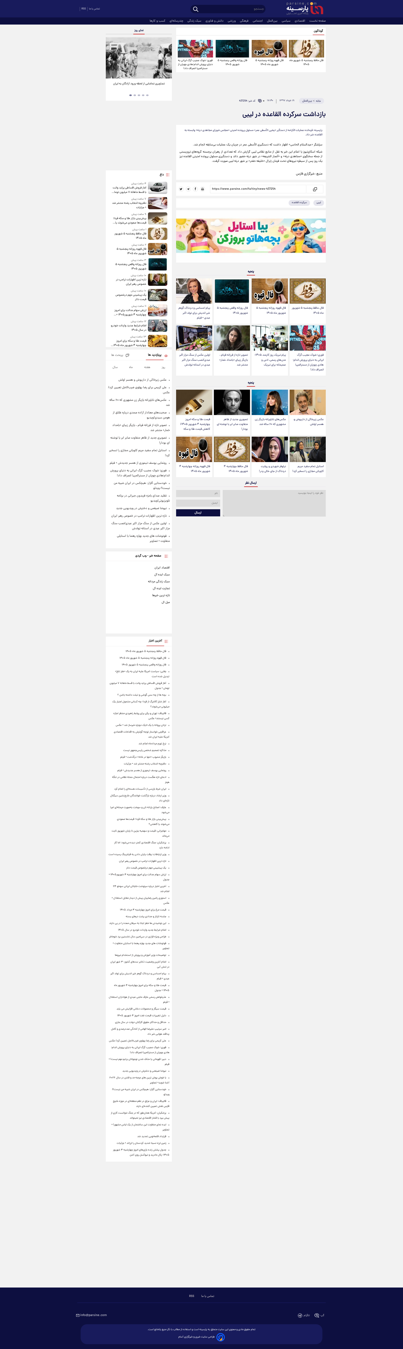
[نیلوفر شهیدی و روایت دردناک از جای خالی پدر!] (270, 449)
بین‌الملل (272, 21)
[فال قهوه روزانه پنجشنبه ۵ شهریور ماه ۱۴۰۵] (269, 48)
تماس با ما (94, 9)
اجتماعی (258, 21)
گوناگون (318, 31)
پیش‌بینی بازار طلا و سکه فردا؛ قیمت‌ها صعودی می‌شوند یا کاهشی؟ (129, 220)
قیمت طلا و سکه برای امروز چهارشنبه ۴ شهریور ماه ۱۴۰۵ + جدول (128, 343)
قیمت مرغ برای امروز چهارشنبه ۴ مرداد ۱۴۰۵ (143, 910)
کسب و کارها (158, 21)
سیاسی (286, 21)
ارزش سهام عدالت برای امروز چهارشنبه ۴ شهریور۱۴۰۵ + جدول (130, 312)
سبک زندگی (194, 21)
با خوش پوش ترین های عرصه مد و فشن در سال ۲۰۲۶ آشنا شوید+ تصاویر (137, 86)
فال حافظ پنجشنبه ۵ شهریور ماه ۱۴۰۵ (306, 63)
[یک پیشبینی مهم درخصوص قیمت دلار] (157, 295)
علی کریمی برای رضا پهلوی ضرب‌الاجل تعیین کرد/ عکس (137, 1041)
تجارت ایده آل (161, 588)
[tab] (147, 95)
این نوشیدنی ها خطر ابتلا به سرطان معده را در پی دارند (137, 923)
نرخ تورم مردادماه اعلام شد (152, 744)
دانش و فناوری (214, 21)
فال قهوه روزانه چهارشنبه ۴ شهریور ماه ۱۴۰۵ (194, 469)
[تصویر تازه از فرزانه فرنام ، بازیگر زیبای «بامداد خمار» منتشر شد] (232, 338)
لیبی (319, 203)
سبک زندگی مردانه (159, 581)
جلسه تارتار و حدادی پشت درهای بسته (146, 917)
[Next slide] (167, 58)
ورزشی (232, 21)
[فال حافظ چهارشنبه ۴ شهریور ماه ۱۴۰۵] (232, 449)
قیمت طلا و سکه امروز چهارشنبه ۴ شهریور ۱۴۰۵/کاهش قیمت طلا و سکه (195, 424)
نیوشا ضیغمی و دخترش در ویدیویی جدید (141, 508)
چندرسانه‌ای (177, 21)
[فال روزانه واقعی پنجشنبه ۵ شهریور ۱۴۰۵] (232, 48)
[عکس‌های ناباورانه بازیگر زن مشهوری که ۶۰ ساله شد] (270, 402)
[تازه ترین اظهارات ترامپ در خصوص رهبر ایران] (157, 280)
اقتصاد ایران (162, 567)
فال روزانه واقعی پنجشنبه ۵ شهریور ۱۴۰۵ (232, 63)
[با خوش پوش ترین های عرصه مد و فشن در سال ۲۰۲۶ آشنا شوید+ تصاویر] (139, 57)
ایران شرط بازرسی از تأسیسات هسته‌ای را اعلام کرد (140, 789)
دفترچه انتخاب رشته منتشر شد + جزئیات (129, 205)
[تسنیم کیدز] (251, 237)
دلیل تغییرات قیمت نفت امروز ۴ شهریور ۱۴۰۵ (141, 1016)
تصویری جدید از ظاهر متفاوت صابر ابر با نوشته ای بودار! (232, 424)
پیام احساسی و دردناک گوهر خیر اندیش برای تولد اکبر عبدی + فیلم (194, 313)
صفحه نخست (317, 21)
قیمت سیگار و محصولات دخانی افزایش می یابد (141, 1009)
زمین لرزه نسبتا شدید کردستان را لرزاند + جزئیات (141, 1143)
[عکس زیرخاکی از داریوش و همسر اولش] (308, 402)
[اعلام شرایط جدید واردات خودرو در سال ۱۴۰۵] (157, 326)
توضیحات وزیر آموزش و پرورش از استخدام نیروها (140, 955)
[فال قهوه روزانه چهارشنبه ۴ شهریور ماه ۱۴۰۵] (194, 449)
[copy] (314, 189)
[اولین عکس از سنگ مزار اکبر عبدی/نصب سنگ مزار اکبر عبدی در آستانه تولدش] (194, 338)
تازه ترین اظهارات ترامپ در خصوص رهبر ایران (131, 282)
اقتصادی (300, 21)
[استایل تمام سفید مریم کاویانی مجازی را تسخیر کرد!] (308, 449)
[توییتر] (181, 189)
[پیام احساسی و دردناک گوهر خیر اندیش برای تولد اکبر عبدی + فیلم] (194, 291)
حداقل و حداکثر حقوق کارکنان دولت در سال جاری (140, 1022)
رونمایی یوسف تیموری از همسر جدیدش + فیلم (138, 463)
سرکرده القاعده (299, 203)
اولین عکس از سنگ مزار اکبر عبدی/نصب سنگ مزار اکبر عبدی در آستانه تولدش (194, 360)
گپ (322, 1316)
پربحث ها (117, 355)
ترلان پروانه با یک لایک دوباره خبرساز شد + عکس (141, 725)
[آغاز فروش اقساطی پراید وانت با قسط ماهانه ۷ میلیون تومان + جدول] (157, 188)
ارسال (198, 513)
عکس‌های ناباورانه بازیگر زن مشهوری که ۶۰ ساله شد (270, 422)
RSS (83, 9)
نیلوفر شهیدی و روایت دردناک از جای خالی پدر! (272, 469)
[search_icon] (195, 9)
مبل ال (166, 602)
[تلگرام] (188, 189)
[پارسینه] (303, 9)
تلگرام (307, 1316)
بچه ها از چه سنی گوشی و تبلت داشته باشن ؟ (141, 695)
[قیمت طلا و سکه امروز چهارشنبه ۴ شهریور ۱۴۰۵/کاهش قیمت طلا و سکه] (194, 402)
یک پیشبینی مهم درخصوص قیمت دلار (130, 297)
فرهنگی (244, 21)
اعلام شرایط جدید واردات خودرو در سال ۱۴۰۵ (128, 328)
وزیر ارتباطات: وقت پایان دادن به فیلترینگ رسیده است (137, 855)
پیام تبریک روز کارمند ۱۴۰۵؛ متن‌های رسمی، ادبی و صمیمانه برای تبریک (270, 360)
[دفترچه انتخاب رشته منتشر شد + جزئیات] (157, 203)
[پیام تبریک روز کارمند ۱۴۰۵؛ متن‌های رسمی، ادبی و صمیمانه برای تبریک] (270, 338)
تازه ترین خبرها (161, 595)
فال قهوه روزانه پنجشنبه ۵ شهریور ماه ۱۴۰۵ (269, 63)
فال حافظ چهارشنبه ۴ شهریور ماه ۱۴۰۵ (236, 469)
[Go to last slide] (110, 58)
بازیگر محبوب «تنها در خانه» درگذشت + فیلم (143, 757)
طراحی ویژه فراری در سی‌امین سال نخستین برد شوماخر (137, 937)
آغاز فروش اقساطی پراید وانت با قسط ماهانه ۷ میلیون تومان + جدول (129, 190)
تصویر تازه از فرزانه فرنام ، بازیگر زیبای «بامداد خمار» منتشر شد (233, 360)
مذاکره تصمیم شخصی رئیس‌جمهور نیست (144, 750)
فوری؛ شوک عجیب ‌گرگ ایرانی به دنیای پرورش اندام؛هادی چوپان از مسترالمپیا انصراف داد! (195, 65)
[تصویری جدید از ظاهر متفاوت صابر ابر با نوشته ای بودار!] (232, 402)
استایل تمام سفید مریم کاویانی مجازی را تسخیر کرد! (308, 469)
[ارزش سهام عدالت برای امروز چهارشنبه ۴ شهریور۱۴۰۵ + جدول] (157, 310)
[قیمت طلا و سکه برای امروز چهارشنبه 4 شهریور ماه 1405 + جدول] (157, 341)
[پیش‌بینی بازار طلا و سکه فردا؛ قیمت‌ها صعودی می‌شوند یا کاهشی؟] (157, 218)
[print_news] (202, 189)
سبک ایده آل (162, 574)
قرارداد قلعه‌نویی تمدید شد (151, 1137)
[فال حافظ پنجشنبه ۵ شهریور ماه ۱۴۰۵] (306, 48)
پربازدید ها (154, 355)
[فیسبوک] (195, 189)
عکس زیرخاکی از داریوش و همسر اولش (309, 422)
